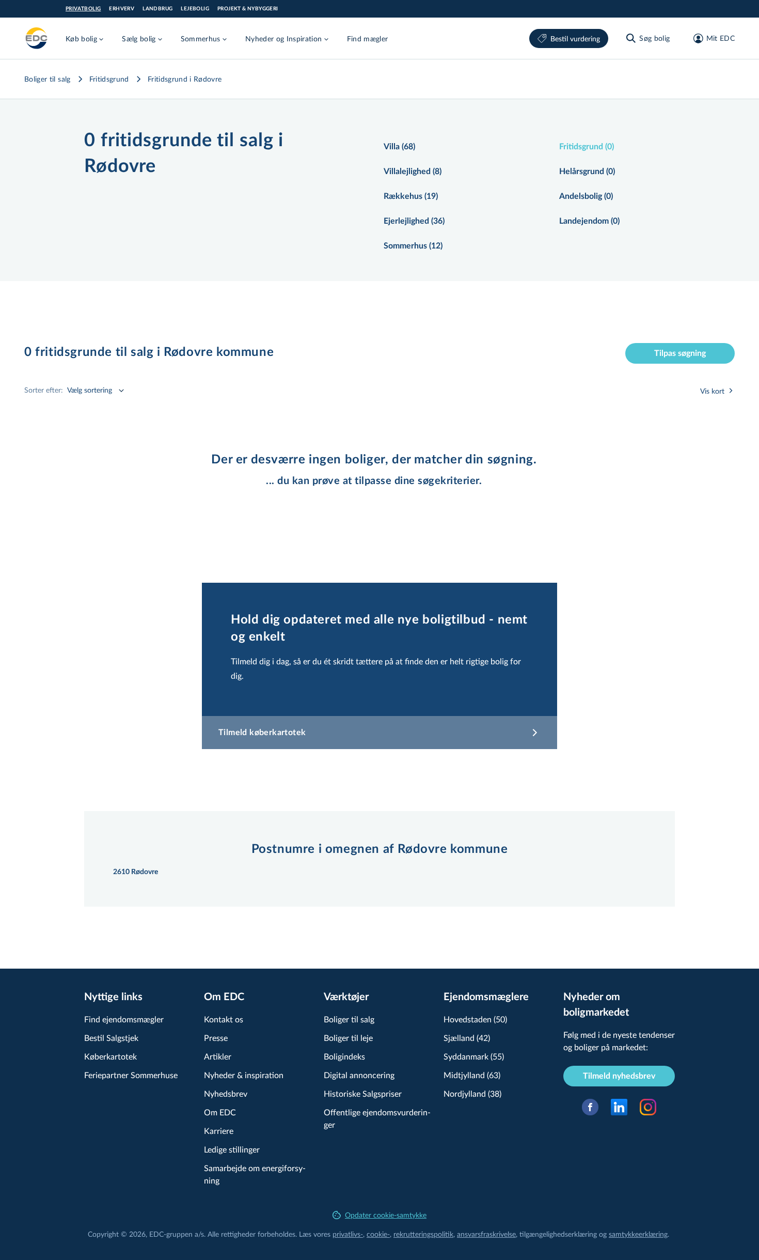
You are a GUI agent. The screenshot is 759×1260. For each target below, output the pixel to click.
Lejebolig (195, 8)
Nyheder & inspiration (243, 1075)
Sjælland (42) (467, 1038)
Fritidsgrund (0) (586, 147)
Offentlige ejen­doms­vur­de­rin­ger (377, 1118)
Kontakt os (223, 1019)
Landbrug (157, 8)
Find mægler (367, 38)
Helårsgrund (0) (587, 171)
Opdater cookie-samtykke (385, 1214)
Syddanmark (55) (474, 1056)
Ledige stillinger (232, 1149)
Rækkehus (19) (411, 196)
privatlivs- (348, 1234)
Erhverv (121, 8)
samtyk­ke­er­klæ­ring (638, 1234)
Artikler (217, 1056)
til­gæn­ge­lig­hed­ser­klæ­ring (558, 1234)
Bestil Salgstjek (111, 1038)
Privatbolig (83, 8)
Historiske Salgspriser (363, 1093)
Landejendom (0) (589, 221)
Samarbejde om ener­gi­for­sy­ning (255, 1174)
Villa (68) (399, 147)
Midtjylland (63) (472, 1075)
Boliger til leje (348, 1038)
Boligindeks (344, 1056)
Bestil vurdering (575, 38)
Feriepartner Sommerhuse (131, 1075)
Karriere (218, 1130)
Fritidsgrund (109, 78)
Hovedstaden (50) (475, 1019)
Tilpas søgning (680, 353)
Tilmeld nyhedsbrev (619, 1076)
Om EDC (220, 1112)
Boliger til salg (47, 78)
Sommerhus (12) (413, 246)
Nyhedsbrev (225, 1093)
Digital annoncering (359, 1075)
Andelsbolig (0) (586, 196)
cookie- (378, 1234)
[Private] (36, 38)
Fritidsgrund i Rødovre (185, 78)
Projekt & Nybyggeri (247, 8)
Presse (216, 1038)
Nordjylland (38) (472, 1093)
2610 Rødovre (135, 872)
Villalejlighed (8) (412, 171)
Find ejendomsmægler (124, 1019)
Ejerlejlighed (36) (414, 221)
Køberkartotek (110, 1056)
